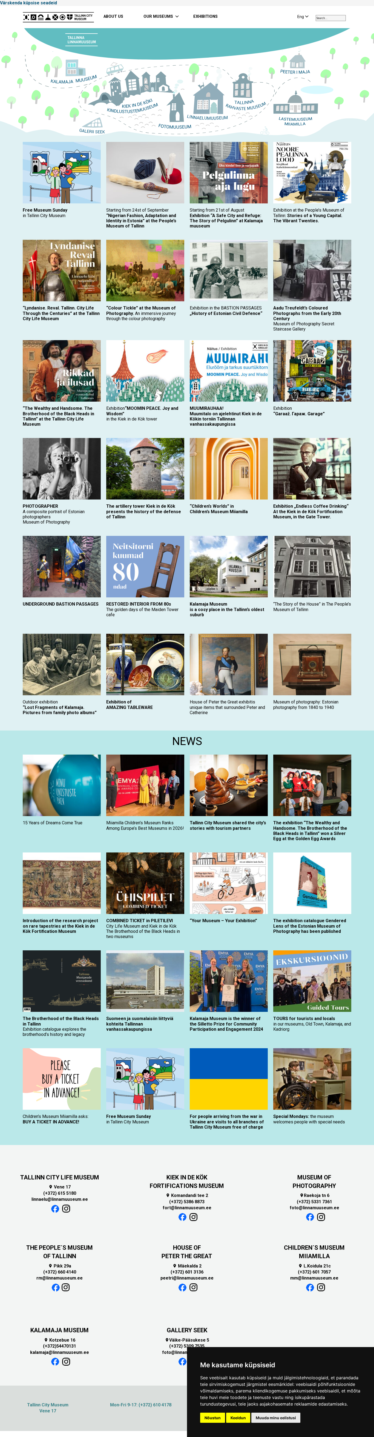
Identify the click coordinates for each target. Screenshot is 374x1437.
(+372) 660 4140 (59, 1272)
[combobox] (331, 18)
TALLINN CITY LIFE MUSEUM (59, 1177)
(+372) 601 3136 (187, 1272)
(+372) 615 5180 (59, 1193)
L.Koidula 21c (314, 1266)
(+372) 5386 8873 (187, 1201)
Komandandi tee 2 (187, 1195)
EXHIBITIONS (205, 16)
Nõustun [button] (213, 1417)
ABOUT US (113, 16)
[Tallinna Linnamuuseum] (58, 17)
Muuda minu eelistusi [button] (276, 1417)
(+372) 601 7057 (314, 1272)
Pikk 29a (59, 1266)
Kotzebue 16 (59, 1340)
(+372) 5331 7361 (314, 1201)
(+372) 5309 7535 (187, 1346)
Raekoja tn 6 (314, 1195)
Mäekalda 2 (187, 1266)
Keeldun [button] (238, 1417)
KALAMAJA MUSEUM (59, 1330)
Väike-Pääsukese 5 (187, 1340)
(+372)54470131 (59, 1346)
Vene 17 (59, 1187)
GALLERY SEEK (187, 1330)
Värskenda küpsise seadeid (28, 2)
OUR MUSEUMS (158, 16)
